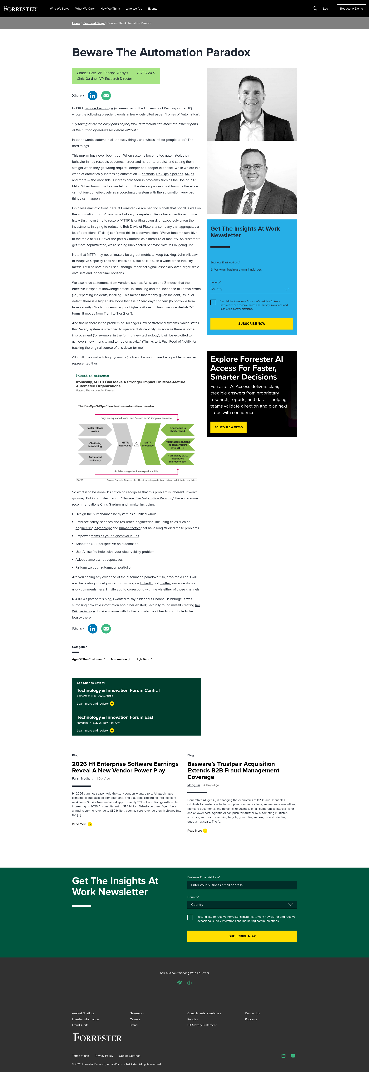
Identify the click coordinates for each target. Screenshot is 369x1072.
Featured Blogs (94, 23)
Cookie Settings (129, 1056)
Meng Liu (193, 785)
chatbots (148, 173)
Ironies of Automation (182, 114)
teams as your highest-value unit (115, 535)
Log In (327, 9)
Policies (192, 1019)
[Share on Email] (106, 95)
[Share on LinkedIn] (92, 95)
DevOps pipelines (169, 173)
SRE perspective (103, 543)
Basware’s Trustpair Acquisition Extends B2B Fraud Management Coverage (233, 770)
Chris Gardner (87, 78)
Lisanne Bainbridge (99, 108)
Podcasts (251, 1019)
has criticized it (123, 260)
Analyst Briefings (83, 1013)
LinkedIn (146, 583)
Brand (134, 1025)
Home (76, 23)
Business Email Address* (225, 263)
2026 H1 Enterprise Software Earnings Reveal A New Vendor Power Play (125, 767)
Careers (135, 1019)
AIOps (189, 173)
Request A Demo (351, 8)
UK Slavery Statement (202, 1025)
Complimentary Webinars (204, 1013)
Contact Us (252, 1013)
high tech (142, 659)
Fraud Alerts (80, 1025)
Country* (215, 282)
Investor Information (85, 1019)
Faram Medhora (82, 778)
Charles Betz (86, 72)
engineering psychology (94, 528)
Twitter (165, 583)
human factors (129, 528)
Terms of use (80, 1056)
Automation (119, 659)
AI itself (87, 551)
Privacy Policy (104, 1056)
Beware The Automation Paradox (147, 498)
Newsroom (137, 1013)
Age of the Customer (87, 659)
